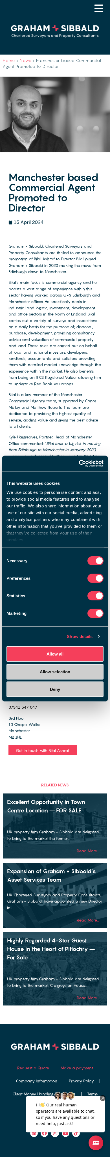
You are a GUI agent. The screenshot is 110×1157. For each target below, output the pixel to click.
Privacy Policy (81, 1080)
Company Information (36, 1080)
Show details (80, 636)
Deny (55, 689)
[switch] (95, 578)
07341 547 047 (22, 707)
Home (9, 60)
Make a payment (77, 1067)
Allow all (55, 654)
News (25, 60)
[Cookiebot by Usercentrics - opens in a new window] (79, 463)
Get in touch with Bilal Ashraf (42, 750)
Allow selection (55, 671)
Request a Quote (33, 1067)
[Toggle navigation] (99, 8)
